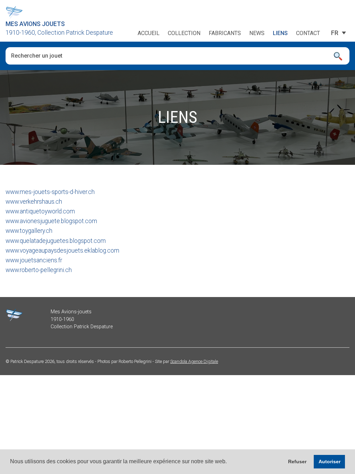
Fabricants (225, 33)
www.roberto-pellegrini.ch (39, 269)
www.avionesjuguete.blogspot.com (51, 221)
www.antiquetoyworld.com (40, 211)
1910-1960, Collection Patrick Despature (59, 32)
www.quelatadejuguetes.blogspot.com (56, 240)
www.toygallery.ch (29, 230)
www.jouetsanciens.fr (34, 260)
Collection (184, 33)
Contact (308, 33)
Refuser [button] (297, 461)
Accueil (148, 33)
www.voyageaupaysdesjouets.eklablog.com (62, 250)
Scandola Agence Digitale (194, 361)
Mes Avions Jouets (35, 23)
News (257, 33)
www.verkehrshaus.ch (34, 201)
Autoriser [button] (329, 461)
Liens (280, 33)
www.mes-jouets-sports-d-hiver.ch (50, 191)
